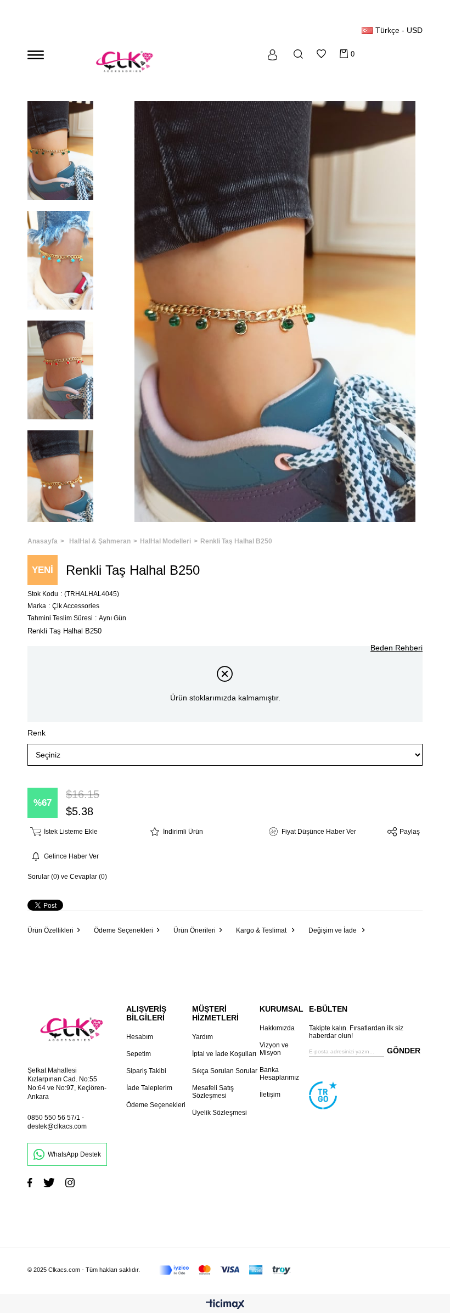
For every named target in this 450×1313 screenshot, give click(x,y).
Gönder (403, 1050)
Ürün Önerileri (194, 930)
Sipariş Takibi (146, 1071)
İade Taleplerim (149, 1088)
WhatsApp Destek (74, 1154)
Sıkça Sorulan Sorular (224, 1071)
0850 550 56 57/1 (53, 1117)
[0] (344, 53)
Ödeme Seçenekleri (123, 930)
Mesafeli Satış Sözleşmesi (213, 1091)
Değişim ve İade (333, 930)
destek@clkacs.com (57, 1126)
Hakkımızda (277, 1028)
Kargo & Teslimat (262, 930)
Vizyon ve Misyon (274, 1049)
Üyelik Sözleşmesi (219, 1112)
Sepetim (138, 1054)
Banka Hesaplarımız (279, 1073)
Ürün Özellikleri (50, 930)
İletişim (270, 1094)
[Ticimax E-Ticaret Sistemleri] (225, 1305)
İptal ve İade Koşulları (224, 1054)
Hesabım (139, 1037)
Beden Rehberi (396, 648)
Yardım (202, 1037)
